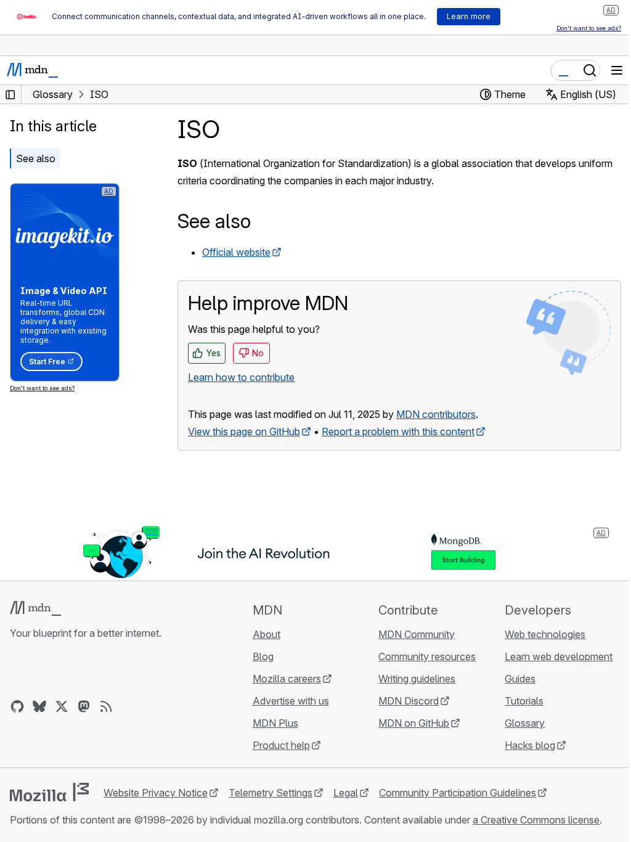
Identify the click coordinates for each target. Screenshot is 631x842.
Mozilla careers (287, 678)
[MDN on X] (61, 706)
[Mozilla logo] (49, 792)
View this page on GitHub (244, 431)
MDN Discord (408, 701)
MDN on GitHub (413, 723)
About (266, 634)
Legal (345, 793)
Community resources (427, 656)
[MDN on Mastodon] (83, 706)
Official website (236, 252)
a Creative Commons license (536, 820)
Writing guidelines (416, 678)
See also (35, 158)
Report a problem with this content (398, 431)
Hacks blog (530, 745)
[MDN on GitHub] (17, 706)
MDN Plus (275, 723)
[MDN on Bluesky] (39, 706)
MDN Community (416, 634)
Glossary (525, 723)
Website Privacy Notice (156, 793)
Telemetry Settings (270, 793)
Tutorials (524, 701)
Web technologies (545, 634)
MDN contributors (436, 414)
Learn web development (559, 656)
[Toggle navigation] (617, 70)
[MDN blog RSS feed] (106, 706)
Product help (281, 745)
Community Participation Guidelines (457, 793)
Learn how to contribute (241, 377)
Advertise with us (291, 701)
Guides (520, 678)
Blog (263, 656)
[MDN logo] (35, 608)
